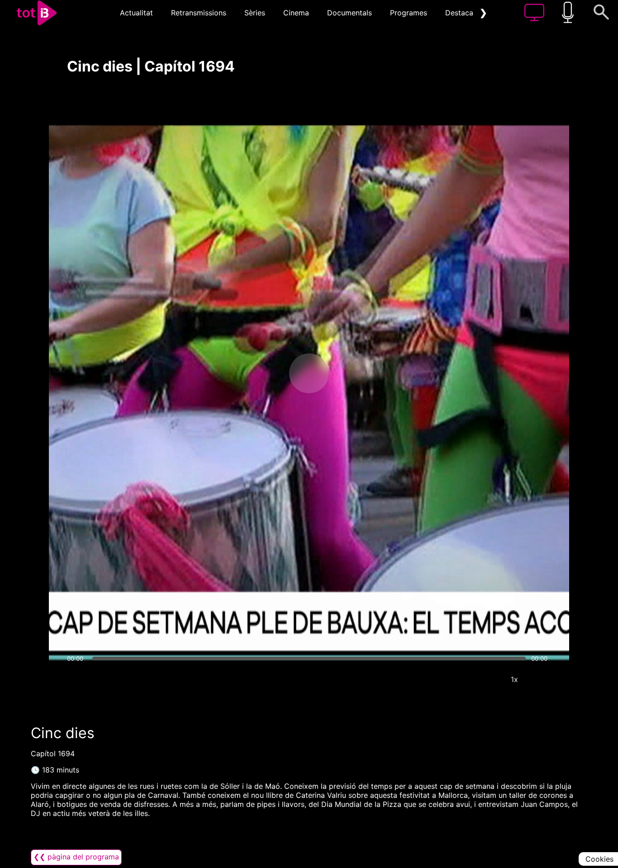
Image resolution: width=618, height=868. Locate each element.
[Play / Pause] (309, 373)
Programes (408, 12)
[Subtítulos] (460, 679)
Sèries (254, 12)
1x (514, 679)
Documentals (349, 12)
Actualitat (136, 12)
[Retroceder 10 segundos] (261, 373)
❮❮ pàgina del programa (76, 856)
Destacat (460, 12)
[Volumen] (76, 679)
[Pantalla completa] (541, 679)
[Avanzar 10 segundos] (356, 373)
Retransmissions (198, 12)
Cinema (296, 12)
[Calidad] (487, 679)
